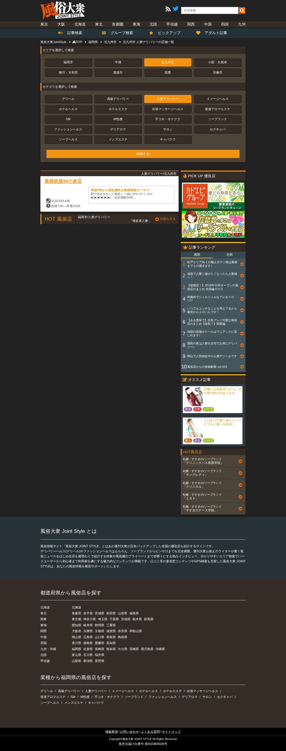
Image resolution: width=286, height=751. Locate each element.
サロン (168, 129)
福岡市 (68, 62)
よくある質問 (150, 731)
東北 (99, 24)
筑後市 (118, 72)
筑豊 (168, 72)
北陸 (153, 24)
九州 (242, 24)
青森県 (76, 613)
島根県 (122, 637)
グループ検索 (119, 32)
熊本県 (111, 649)
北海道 (80, 24)
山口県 (99, 637)
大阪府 (76, 631)
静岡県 (99, 625)
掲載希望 (111, 731)
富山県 (76, 655)
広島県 (88, 637)
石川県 (88, 655)
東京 (44, 24)
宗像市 (217, 72)
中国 (208, 24)
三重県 (111, 625)
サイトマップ (171, 731)
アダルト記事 (216, 33)
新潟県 (88, 661)
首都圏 (117, 24)
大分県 (122, 649)
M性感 (117, 119)
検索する (143, 153)
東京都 (76, 619)
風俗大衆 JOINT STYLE (137, 739)
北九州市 (167, 62)
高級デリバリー (118, 99)
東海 (136, 24)
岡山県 (76, 637)
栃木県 (137, 619)
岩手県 (88, 613)
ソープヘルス (68, 139)
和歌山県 (135, 631)
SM (68, 119)
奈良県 (122, 631)
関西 (191, 24)
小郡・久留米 (217, 62)
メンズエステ (118, 139)
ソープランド (217, 119)
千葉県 (114, 619)
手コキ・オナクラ (167, 119)
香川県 (76, 643)
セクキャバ (217, 129)
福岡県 (76, 649)
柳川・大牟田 (68, 72)
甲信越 (172, 24)
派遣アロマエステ (217, 109)
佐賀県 (88, 649)
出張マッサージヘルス (167, 109)
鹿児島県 (147, 649)
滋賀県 (111, 631)
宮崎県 (134, 649)
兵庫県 (88, 631)
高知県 (111, 643)
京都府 (99, 631)
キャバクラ (168, 139)
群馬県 (148, 619)
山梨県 (76, 661)
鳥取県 (111, 637)
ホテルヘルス (68, 109)
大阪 (61, 24)
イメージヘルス (218, 99)
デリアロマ (118, 129)
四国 (225, 24)
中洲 (118, 62)
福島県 (134, 613)
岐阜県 (88, 625)
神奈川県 (89, 619)
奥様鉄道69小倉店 (63, 181)
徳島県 (88, 643)
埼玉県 (102, 619)
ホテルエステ (118, 109)
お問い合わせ (129, 731)
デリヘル (68, 99)
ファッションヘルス (68, 129)
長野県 (99, 661)
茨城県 (125, 619)
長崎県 (99, 649)
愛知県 (76, 625)
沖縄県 (160, 649)
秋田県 (111, 613)
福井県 (99, 655)
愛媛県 (99, 643)
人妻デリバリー (168, 99)
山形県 (122, 613)
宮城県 (99, 613)
